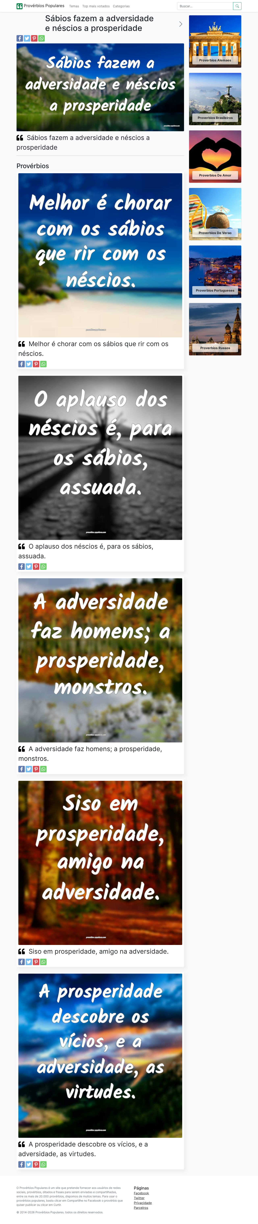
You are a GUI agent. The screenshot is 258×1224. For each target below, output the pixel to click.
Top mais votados (96, 6)
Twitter (139, 1198)
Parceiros (141, 1208)
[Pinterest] (34, 38)
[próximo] (181, 24)
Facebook (141, 1193)
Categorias (121, 6)
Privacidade (143, 1203)
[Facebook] (20, 38)
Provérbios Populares (43, 5)
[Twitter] (27, 38)
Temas (74, 6)
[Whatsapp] (41, 38)
